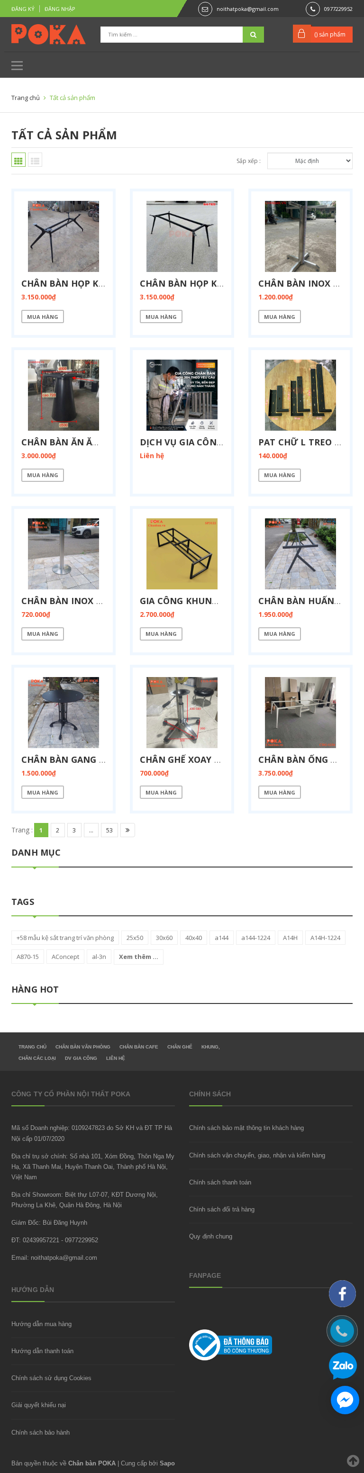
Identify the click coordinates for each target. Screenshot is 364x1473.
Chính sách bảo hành (40, 1432)
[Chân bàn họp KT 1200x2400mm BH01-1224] (63, 236)
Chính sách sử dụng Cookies (51, 1378)
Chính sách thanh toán (220, 1182)
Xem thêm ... (138, 956)
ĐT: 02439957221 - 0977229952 (54, 1240)
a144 (221, 937)
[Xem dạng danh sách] (35, 160)
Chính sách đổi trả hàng (222, 1209)
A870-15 (28, 956)
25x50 (135, 937)
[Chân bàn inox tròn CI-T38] (63, 554)
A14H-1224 (325, 937)
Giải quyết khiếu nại (38, 1405)
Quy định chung (210, 1236)
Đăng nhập (60, 8)
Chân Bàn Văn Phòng (82, 1046)
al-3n (99, 956)
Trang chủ (32, 1046)
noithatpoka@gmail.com (248, 8)
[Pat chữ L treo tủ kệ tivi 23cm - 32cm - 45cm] (300, 395)
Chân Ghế (179, 1046)
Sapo (167, 1463)
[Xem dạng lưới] (18, 160)
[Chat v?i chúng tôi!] (345, 1400)
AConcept (65, 956)
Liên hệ (115, 1058)
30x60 (164, 937)
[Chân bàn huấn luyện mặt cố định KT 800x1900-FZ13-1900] (300, 554)
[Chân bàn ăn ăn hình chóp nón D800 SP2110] (63, 395)
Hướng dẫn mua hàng (41, 1324)
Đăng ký (23, 8)
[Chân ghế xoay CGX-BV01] (182, 712)
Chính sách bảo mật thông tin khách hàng (246, 1127)
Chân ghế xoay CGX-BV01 (198, 759)
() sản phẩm (330, 34)
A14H (290, 937)
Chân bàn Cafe (138, 1046)
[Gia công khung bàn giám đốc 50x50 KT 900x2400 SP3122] (182, 554)
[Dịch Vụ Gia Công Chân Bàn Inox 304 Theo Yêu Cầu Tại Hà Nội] (182, 395)
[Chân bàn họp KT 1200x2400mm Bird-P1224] (182, 236)
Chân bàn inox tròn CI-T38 (86, 600)
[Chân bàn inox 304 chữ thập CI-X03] (300, 236)
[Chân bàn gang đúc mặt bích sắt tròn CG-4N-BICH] (63, 712)
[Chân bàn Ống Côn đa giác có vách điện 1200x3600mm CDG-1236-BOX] (300, 712)
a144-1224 (255, 937)
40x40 (193, 937)
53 (109, 830)
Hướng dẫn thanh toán (42, 1351)
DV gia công (81, 1058)
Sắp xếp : (249, 161)
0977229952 (338, 8)
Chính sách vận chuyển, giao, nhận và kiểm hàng (257, 1155)
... (91, 830)
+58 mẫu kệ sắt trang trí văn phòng (65, 937)
